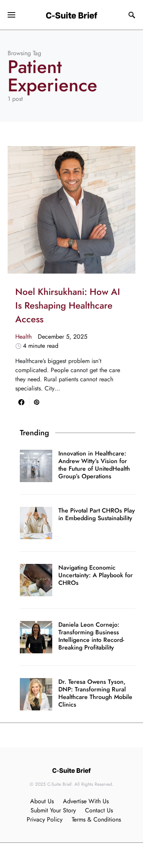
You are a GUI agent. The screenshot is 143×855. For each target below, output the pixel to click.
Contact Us (99, 810)
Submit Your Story (53, 810)
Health (23, 336)
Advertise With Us (86, 801)
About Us (42, 801)
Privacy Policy (45, 819)
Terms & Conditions (96, 819)
